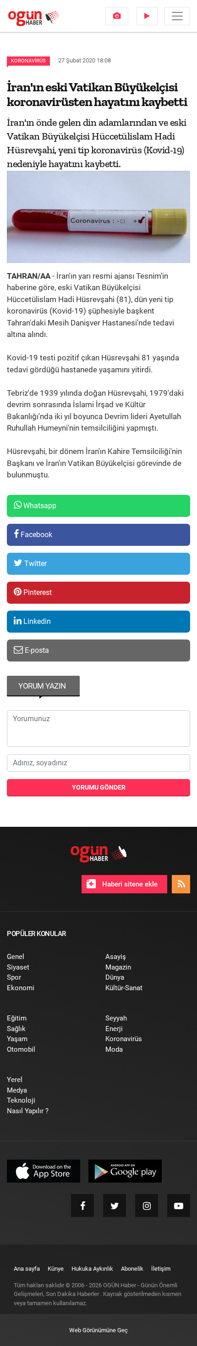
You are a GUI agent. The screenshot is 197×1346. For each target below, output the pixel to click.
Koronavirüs (28, 61)
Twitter (34, 563)
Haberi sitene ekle (129, 884)
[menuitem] (116, 16)
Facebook (35, 534)
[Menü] (177, 16)
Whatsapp (39, 505)
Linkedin (36, 621)
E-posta (36, 650)
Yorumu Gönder (99, 787)
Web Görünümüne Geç (98, 1330)
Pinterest (37, 592)
